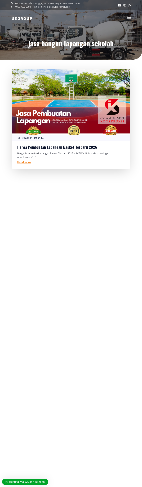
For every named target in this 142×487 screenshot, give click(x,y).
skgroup (27, 137)
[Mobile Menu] (129, 18)
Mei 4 (41, 137)
